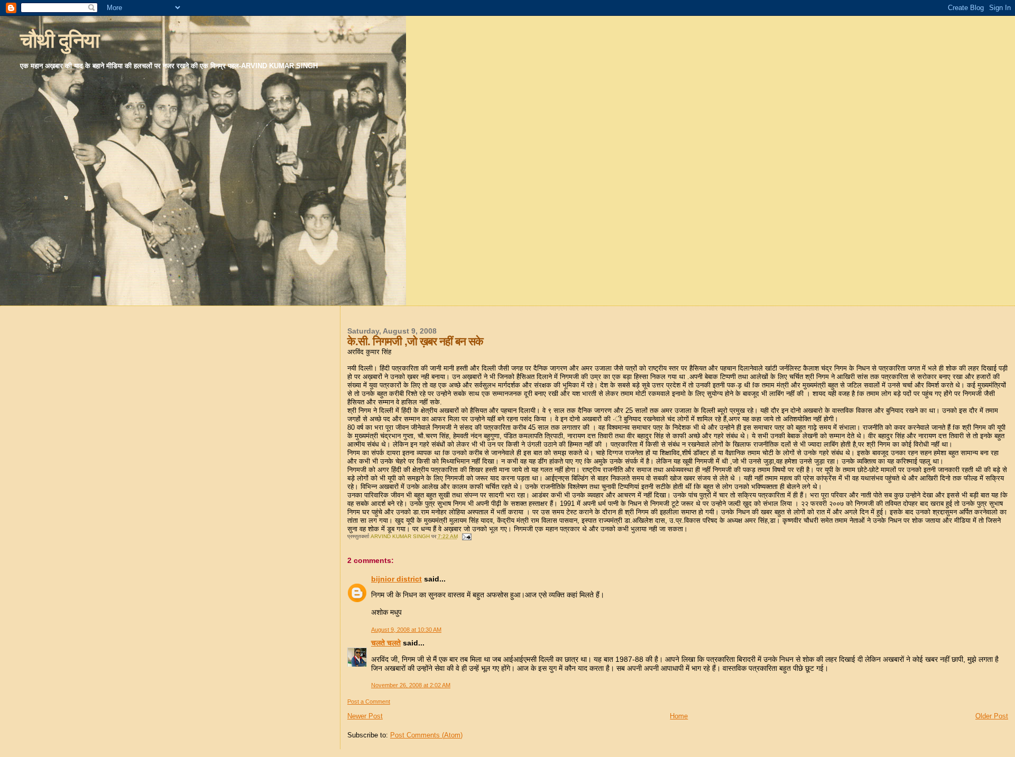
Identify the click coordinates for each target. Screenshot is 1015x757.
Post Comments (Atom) (426, 735)
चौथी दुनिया (59, 40)
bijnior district (396, 579)
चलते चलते (386, 643)
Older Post (991, 716)
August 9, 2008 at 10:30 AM (406, 629)
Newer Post (365, 716)
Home (679, 716)
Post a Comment (368, 701)
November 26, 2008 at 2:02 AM (410, 685)
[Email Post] (466, 536)
